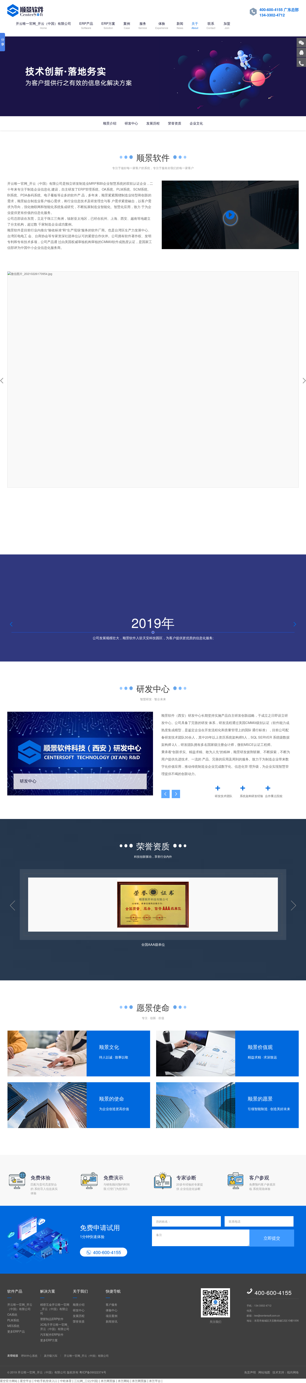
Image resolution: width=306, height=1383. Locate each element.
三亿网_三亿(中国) (86, 1381)
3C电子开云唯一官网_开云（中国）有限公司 (54, 1326)
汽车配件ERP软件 (51, 1334)
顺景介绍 (109, 123)
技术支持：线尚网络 (285, 1372)
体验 (161, 25)
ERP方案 (108, 25)
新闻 (180, 25)
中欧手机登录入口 (45, 1381)
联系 (210, 25)
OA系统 (12, 1314)
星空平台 (26, 1381)
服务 (142, 25)
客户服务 (111, 1304)
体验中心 (111, 1310)
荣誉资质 (174, 123)
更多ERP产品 (16, 1331)
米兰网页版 (108, 1381)
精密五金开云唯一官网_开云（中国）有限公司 (54, 1308)
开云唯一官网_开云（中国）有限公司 (43, 25)
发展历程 (153, 123)
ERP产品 (86, 25)
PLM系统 (13, 1320)
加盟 (227, 25)
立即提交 (272, 1238)
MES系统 (13, 1326)
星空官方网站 (8, 1381)
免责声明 (250, 1372)
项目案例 (111, 1316)
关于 (195, 25)
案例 (126, 25)
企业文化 (196, 123)
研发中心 (131, 123)
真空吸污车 (50, 1356)
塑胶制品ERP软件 (51, 1319)
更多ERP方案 (49, 1340)
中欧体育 (66, 1381)
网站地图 (264, 1372)
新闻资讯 (111, 1321)
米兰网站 (123, 1381)
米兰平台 (155, 1381)
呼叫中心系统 (29, 1356)
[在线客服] (301, 52)
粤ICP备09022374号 (92, 1372)
